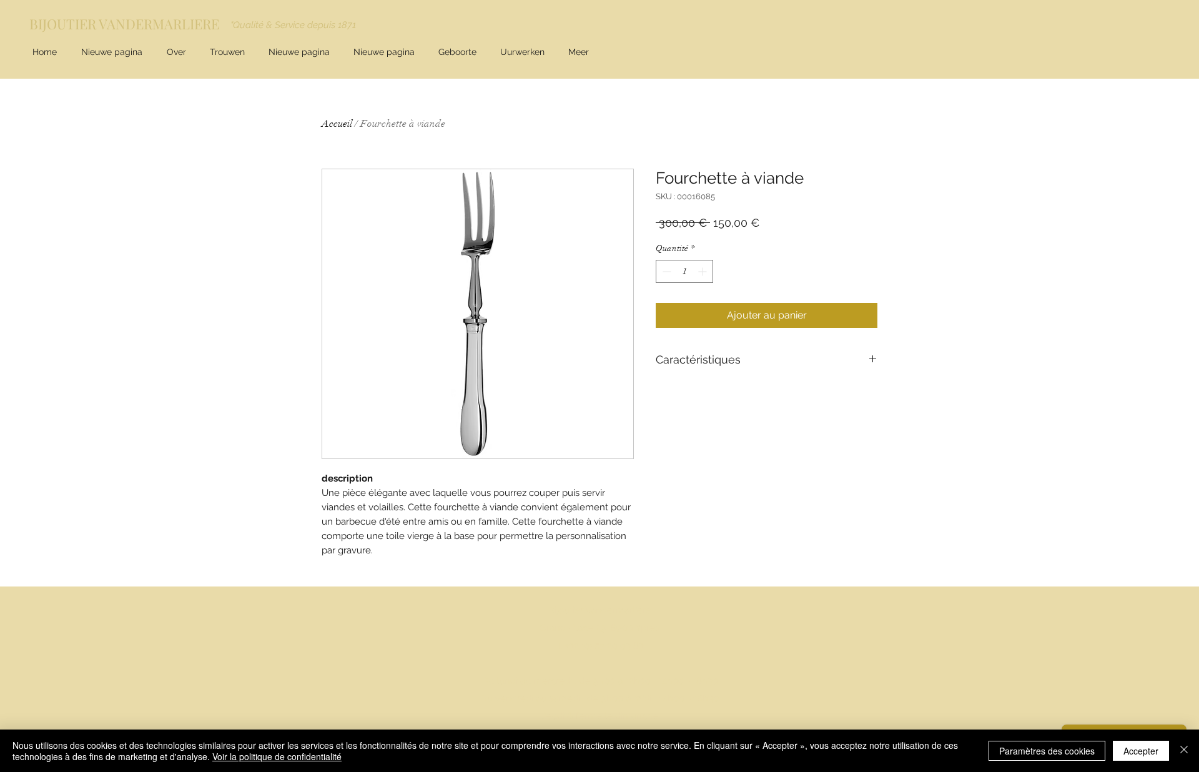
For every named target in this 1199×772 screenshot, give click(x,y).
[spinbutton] (684, 271)
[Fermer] (1184, 751)
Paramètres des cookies (1047, 751)
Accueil (337, 123)
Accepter (1140, 751)
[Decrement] (665, 271)
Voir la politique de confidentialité (277, 756)
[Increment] (703, 271)
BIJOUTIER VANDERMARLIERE (124, 23)
